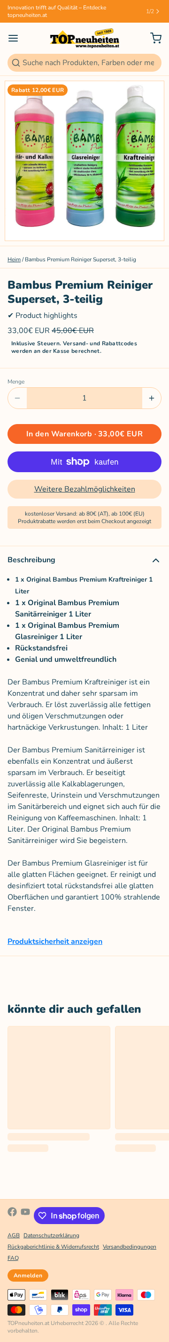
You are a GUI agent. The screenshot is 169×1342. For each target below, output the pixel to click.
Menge (16, 381)
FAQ (13, 1258)
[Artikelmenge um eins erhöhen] (151, 398)
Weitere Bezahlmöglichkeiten (84, 489)
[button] (84, 434)
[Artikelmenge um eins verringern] (17, 398)
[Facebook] (12, 1215)
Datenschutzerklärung (51, 1235)
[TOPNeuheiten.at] (84, 38)
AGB (14, 1235)
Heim (14, 259)
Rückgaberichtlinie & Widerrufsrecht (53, 1246)
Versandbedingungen (129, 1246)
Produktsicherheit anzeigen (55, 941)
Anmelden (28, 1275)
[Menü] (17, 38)
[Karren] (152, 38)
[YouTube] (25, 1215)
